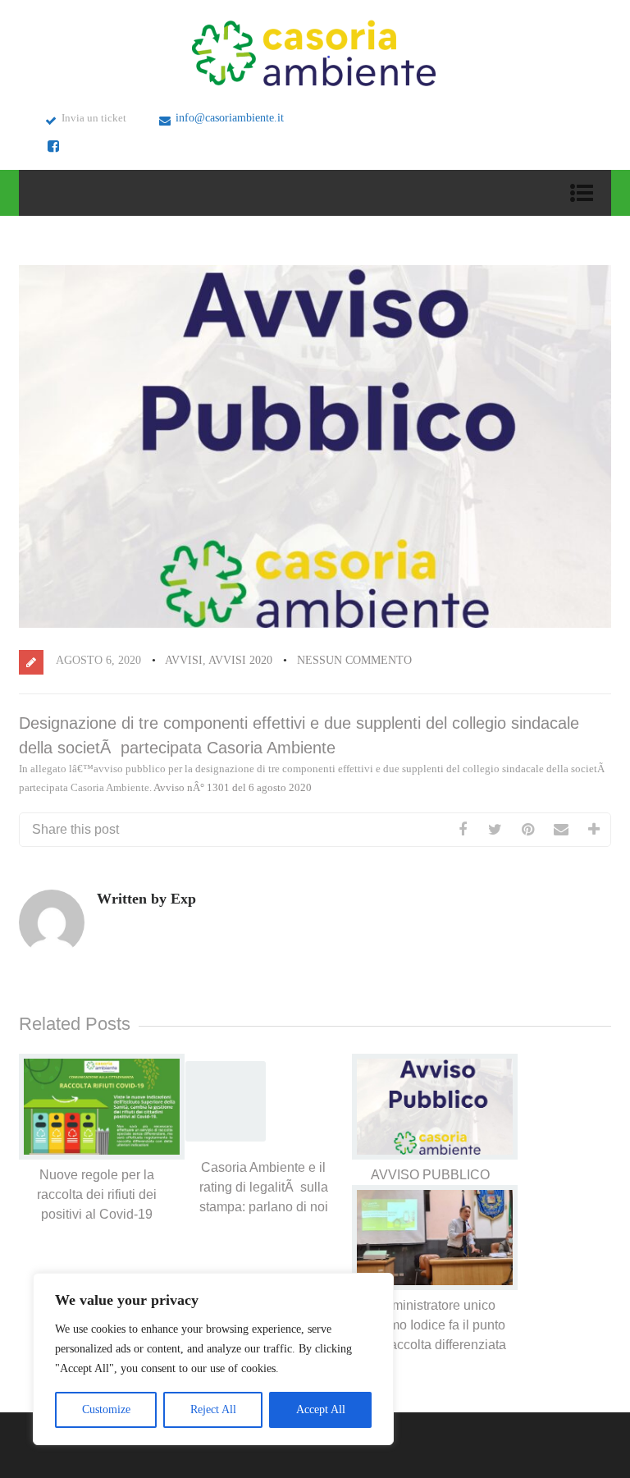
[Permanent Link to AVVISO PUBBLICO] (435, 1156)
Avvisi (184, 660)
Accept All (320, 1409)
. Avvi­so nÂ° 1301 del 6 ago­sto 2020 (230, 787)
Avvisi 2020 (240, 660)
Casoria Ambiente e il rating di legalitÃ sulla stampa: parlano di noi (263, 1187)
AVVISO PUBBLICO (430, 1175)
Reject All (213, 1409)
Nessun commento (354, 660)
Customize (106, 1409)
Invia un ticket (94, 118)
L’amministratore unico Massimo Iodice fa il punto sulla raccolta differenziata (430, 1325)
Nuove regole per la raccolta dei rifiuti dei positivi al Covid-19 (97, 1194)
